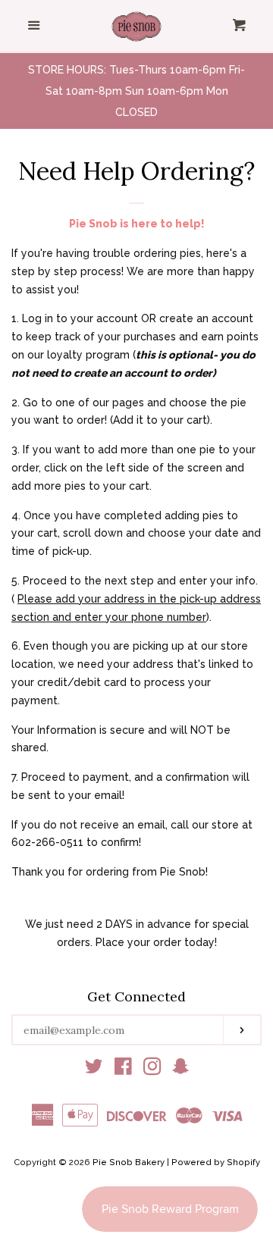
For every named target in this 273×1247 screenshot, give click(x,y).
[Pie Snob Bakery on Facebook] (123, 1070)
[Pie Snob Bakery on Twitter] (94, 1070)
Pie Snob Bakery (129, 1162)
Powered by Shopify (215, 1162)
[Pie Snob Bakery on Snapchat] (180, 1070)
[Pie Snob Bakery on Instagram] (152, 1070)
